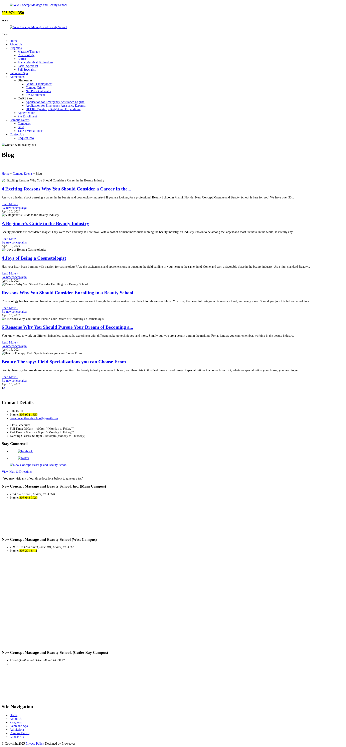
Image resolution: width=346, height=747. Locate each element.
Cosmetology (26, 55)
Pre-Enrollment (35, 94)
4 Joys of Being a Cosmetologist (34, 258)
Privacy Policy (35, 743)
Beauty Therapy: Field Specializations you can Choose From (64, 361)
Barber (22, 58)
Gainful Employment (39, 84)
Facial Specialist (28, 66)
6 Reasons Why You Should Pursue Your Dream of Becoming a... (67, 327)
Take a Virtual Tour (30, 130)
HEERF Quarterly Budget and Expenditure (53, 109)
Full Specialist (26, 69)
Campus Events (19, 120)
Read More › (10, 204)
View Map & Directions (17, 471)
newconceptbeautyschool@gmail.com (34, 418)
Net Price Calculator (38, 91)
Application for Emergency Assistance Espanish (56, 105)
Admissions (17, 76)
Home (13, 40)
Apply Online (26, 112)
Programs (16, 48)
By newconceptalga (14, 207)
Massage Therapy (29, 51)
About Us (16, 44)
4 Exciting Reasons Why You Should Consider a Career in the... (66, 188)
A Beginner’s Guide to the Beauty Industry (45, 223)
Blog (21, 127)
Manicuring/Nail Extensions (35, 62)
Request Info (26, 138)
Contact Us (17, 134)
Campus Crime (35, 87)
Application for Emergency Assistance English (55, 102)
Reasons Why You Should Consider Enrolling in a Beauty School (67, 292)
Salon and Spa (19, 73)
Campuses (24, 123)
